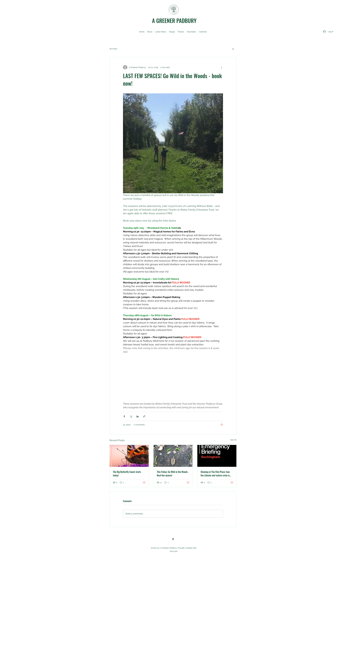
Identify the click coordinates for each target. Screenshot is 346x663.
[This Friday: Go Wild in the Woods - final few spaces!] (173, 456)
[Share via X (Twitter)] (131, 416)
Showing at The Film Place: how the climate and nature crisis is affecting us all (215, 473)
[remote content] (173, 381)
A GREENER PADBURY (174, 20)
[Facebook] (173, 539)
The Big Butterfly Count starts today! (127, 473)
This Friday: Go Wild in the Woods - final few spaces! (173, 473)
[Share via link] (144, 416)
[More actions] (221, 67)
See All (233, 440)
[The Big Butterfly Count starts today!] (129, 456)
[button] (233, 49)
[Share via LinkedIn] (137, 416)
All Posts (113, 49)
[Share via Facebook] (124, 416)
